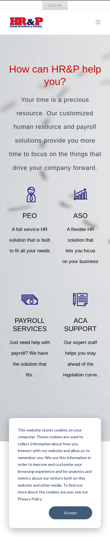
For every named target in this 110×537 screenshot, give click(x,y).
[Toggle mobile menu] (99, 22)
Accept (70, 512)
